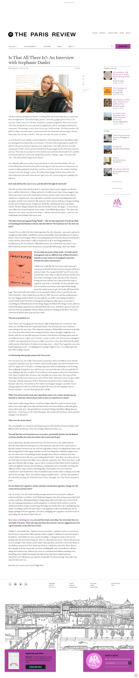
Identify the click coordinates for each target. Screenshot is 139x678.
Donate (102, 33)
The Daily (12, 46)
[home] (42, 35)
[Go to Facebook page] (15, 584)
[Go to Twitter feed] (20, 584)
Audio (59, 46)
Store (122, 33)
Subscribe (123, 46)
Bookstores (94, 587)
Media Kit (72, 585)
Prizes (92, 585)
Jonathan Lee (14, 68)
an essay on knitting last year (22, 520)
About (71, 46)
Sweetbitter (67, 119)
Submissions (73, 587)
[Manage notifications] (134, 673)
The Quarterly (30, 46)
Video (112, 585)
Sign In (128, 33)
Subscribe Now (35, 667)
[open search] (112, 46)
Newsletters (113, 33)
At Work (77, 68)
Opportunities (115, 583)
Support (51, 585)
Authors (47, 46)
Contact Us (52, 587)
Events (95, 33)
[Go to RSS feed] (25, 584)
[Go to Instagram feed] (10, 584)
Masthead (93, 583)
